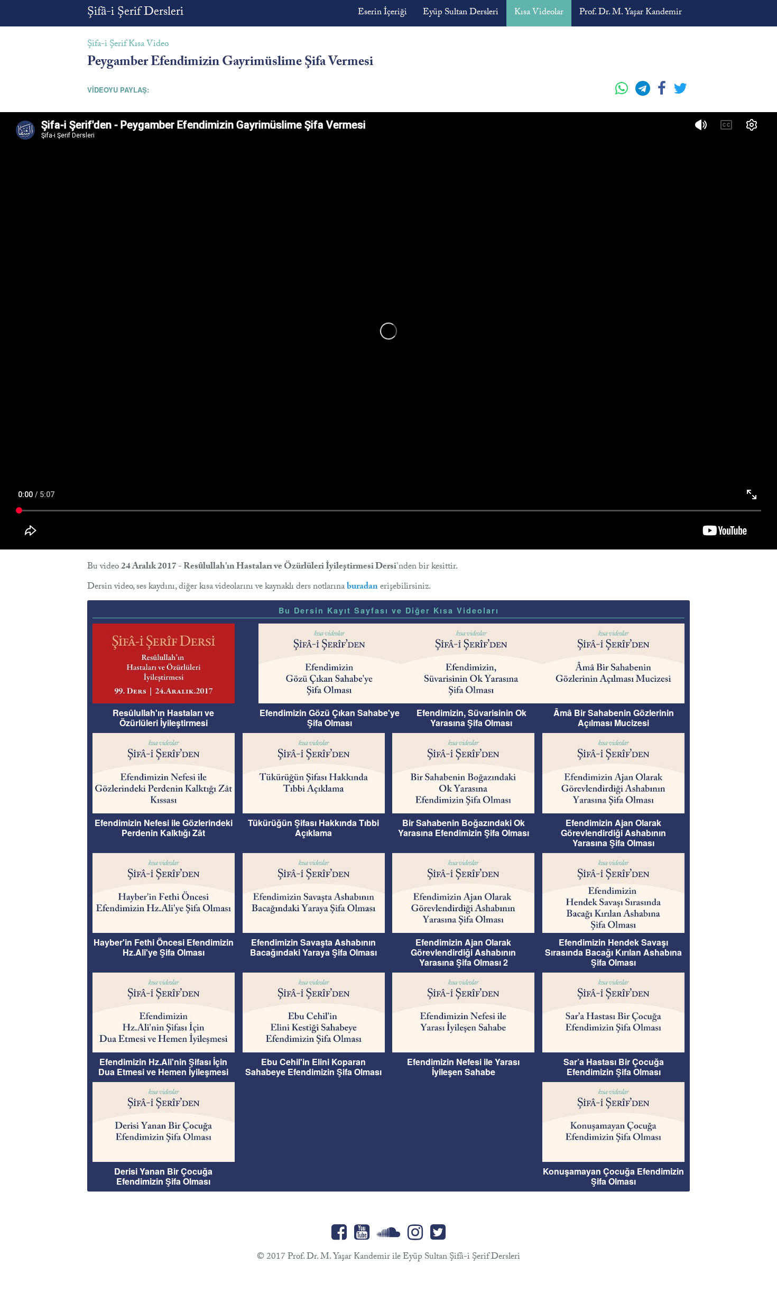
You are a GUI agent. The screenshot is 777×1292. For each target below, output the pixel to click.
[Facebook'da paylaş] (663, 92)
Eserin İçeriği (382, 13)
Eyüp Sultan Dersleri (460, 13)
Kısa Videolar (538, 13)
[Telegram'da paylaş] (644, 92)
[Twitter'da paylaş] (680, 92)
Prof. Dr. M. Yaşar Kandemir (630, 13)
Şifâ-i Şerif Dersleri (135, 13)
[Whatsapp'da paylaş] (623, 92)
